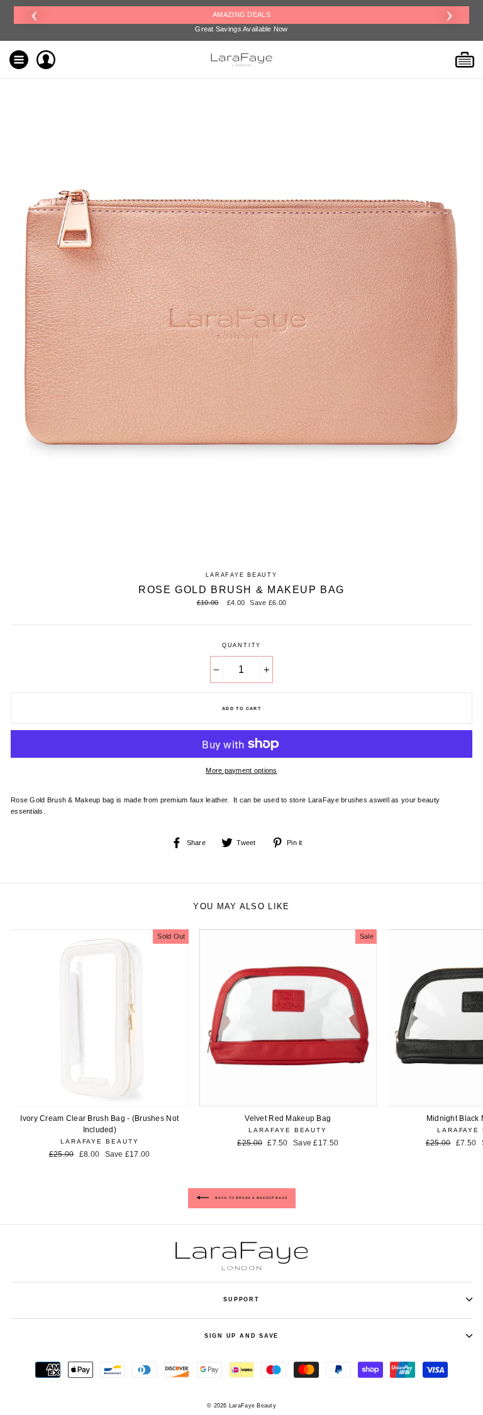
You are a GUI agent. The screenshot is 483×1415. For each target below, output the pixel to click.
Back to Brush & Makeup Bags (250, 1197)
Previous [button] (34, 13)
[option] (241, 20)
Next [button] (449, 13)
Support (241, 1299)
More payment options (241, 770)
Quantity (241, 645)
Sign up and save (241, 1336)
